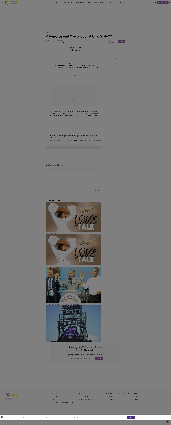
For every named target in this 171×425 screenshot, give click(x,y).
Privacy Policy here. (76, 417)
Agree (131, 417)
